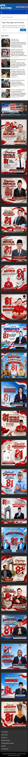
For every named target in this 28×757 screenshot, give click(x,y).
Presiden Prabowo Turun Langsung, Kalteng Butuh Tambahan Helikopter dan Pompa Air (18, 73)
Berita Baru (13, 39)
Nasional (20, 69)
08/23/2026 (14, 57)
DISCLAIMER (4, 732)
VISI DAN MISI (5, 749)
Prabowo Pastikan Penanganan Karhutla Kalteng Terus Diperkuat (18, 83)
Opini (12, 61)
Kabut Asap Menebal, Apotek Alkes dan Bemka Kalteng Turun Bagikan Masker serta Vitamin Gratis (19, 53)
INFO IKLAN (4, 735)
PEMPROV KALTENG (15, 40)
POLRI (15, 61)
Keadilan (18, 59)
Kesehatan (18, 49)
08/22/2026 (14, 77)
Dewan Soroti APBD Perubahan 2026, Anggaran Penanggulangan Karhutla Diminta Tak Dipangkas (18, 94)
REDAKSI (3, 746)
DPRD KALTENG (21, 89)
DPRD (17, 89)
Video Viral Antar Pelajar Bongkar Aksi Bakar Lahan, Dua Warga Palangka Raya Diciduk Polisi (18, 65)
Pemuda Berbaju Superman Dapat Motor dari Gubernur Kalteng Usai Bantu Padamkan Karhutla (18, 45)
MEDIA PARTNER (5, 740)
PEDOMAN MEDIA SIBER (7, 743)
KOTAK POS (4, 737)
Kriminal (21, 59)
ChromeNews (11, 755)
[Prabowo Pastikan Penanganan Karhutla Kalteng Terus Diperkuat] (5, 83)
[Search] (26, 12)
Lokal (17, 39)
